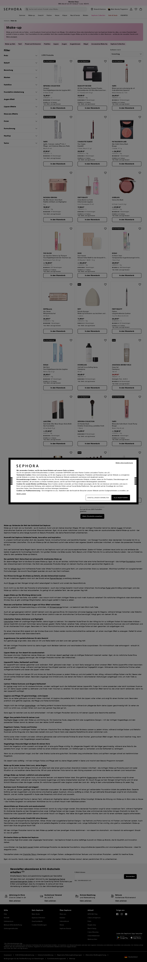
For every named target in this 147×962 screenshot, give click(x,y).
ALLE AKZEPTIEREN (121, 497)
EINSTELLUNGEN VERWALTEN (98, 497)
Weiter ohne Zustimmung (124, 463)
